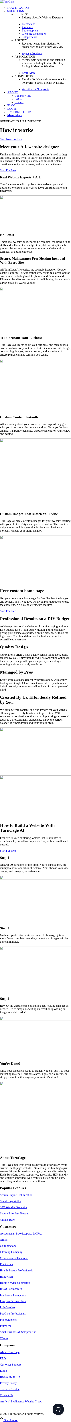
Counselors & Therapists (14, 1258)
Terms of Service (9, 1389)
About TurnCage (9, 1352)
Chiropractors (8, 1245)
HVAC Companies (11, 1288)
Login (3, 1370)
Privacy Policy (8, 1383)
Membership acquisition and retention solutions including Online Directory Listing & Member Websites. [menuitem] (43, 63)
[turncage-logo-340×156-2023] (7, 1)
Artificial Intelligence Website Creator (21, 1401)
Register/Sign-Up (10, 1376)
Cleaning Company (11, 1252)
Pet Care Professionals (13, 1313)
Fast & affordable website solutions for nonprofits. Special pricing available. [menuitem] (44, 81)
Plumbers (5, 1325)
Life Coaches (7, 1307)
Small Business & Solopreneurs (18, 1332)
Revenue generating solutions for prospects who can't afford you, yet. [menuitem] (42, 45)
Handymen (6, 1276)
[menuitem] (39, 7)
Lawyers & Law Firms (13, 1301)
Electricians (6, 1264)
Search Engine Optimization (16, 1195)
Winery (4, 1338)
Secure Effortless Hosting (14, 1213)
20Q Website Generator (13, 1207)
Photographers (8, 1319)
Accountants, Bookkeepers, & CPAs (21, 1233)
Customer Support (10, 1364)
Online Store (7, 1219)
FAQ (3, 1358)
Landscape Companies (13, 1295)
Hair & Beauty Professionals (16, 1270)
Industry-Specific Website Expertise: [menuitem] (43, 17)
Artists (3, 1239)
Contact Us (6, 1395)
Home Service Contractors (15, 1282)
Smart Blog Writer (10, 1201)
